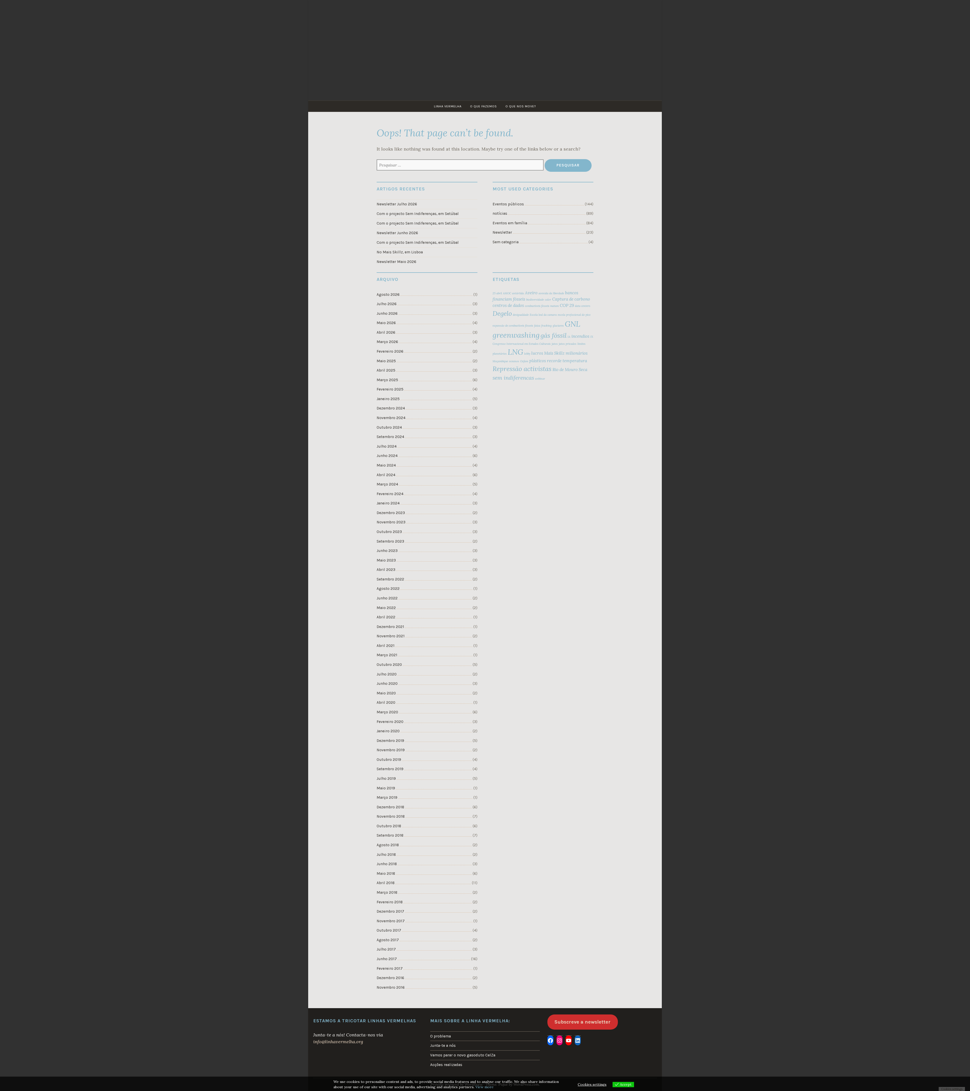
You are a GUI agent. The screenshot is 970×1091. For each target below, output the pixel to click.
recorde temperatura (567, 360)
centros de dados (508, 305)
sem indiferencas (513, 377)
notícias (500, 213)
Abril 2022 (386, 617)
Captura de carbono (571, 299)
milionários (577, 353)
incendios (580, 336)
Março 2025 (387, 380)
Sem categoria (506, 242)
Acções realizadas (446, 1064)
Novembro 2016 (391, 987)
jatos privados (567, 344)
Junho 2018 (387, 864)
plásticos (537, 360)
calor (548, 299)
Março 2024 (387, 484)
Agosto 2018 (388, 845)
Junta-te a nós (443, 1045)
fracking (546, 325)
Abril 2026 (386, 332)
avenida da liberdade (551, 293)
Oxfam (524, 361)
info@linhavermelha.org (338, 1042)
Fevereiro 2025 (390, 389)
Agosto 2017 (388, 940)
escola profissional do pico (574, 315)
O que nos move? (520, 106)
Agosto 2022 (388, 588)
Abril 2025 (386, 370)
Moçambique (500, 361)
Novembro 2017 (391, 921)
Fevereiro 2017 (390, 968)
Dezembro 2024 (391, 408)
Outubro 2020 (389, 664)
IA (569, 336)
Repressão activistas (522, 369)
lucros (537, 353)
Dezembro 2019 (390, 740)
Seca (583, 369)
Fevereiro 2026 (390, 351)
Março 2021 (387, 655)
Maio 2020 (386, 693)
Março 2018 (387, 892)
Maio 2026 (386, 323)
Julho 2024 (387, 446)
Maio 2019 (386, 788)
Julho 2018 (386, 854)
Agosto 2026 (388, 294)
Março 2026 (387, 342)
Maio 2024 (386, 465)
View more (484, 1087)
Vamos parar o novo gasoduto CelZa (462, 1055)
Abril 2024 (386, 475)
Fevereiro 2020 (390, 721)
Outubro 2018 (389, 826)
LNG (515, 352)
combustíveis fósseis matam (542, 306)
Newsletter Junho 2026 (397, 233)
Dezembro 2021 (390, 626)
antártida (518, 293)
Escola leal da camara (543, 315)
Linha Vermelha (448, 106)
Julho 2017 (386, 949)
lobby (527, 353)
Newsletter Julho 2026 (397, 204)
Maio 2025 (386, 361)
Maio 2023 (386, 560)
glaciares (558, 325)
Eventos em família (510, 223)
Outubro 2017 (389, 930)
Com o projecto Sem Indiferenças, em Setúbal (418, 213)
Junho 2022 (387, 598)
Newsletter (502, 232)
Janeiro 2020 (388, 731)
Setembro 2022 (390, 579)
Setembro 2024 (390, 436)
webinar (540, 378)
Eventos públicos (508, 204)
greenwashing (516, 335)
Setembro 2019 (390, 769)
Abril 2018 (386, 883)
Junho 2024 (387, 455)
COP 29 (567, 305)
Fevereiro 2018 (390, 902)
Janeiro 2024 (388, 503)
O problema (440, 1036)
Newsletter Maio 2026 (396, 261)
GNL (572, 324)
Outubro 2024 (389, 427)
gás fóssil (554, 335)
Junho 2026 (387, 313)
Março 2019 (387, 797)
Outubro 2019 (389, 759)
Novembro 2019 (391, 750)
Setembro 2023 (390, 541)
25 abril (497, 293)
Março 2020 (387, 712)
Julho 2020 (387, 674)
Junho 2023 (387, 550)
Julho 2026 (387, 304)
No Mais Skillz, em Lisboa (400, 252)
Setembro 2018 (390, 835)
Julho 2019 (386, 778)
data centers (582, 306)
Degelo (502, 313)
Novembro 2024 (391, 418)
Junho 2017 (387, 959)
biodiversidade (535, 299)
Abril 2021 (386, 645)
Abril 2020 (386, 702)
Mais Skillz (554, 353)
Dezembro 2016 (390, 978)
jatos (555, 344)
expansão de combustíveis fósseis (513, 325)
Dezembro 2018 (390, 807)
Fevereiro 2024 (390, 494)
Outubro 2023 (389, 531)
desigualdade (521, 315)
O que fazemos (483, 106)
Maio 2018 (386, 873)
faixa (537, 325)
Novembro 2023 (391, 522)
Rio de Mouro (565, 369)
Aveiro (531, 293)
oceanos (514, 361)
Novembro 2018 (391, 816)
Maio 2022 (386, 607)
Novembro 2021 (391, 636)
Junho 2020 (387, 683)
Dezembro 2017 (390, 911)
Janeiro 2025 (388, 399)
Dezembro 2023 (391, 513)
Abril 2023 (386, 569)
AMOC (507, 293)
